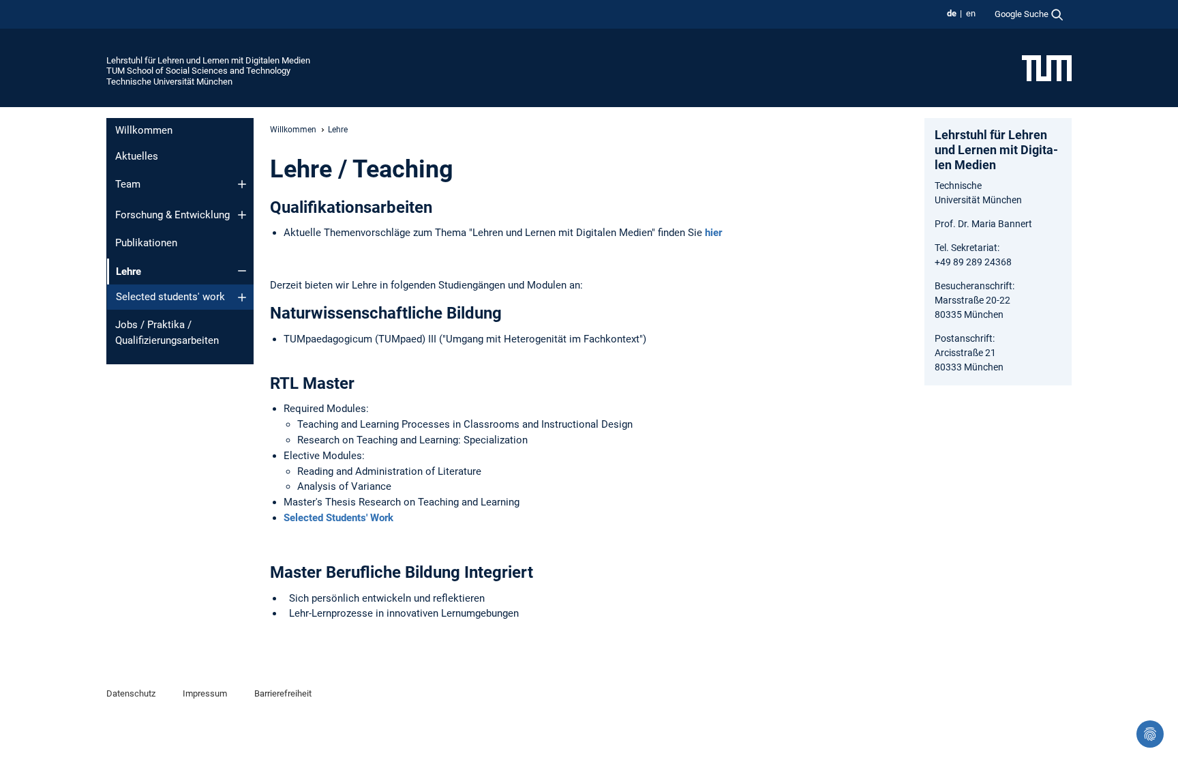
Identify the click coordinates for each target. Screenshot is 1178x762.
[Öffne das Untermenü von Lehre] (242, 271)
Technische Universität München (169, 81)
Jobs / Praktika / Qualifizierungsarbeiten (167, 333)
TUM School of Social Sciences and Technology (198, 70)
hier (712, 232)
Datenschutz (130, 693)
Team (127, 184)
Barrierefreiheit (283, 693)
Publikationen (146, 243)
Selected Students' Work (338, 518)
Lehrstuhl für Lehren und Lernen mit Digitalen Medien (208, 60)
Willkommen (143, 130)
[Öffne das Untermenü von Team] (242, 184)
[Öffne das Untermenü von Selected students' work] (242, 297)
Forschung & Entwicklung (172, 215)
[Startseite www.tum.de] (1047, 67)
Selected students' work (170, 297)
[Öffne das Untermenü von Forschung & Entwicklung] (242, 215)
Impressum (205, 693)
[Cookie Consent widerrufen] (1150, 734)
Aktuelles (136, 156)
